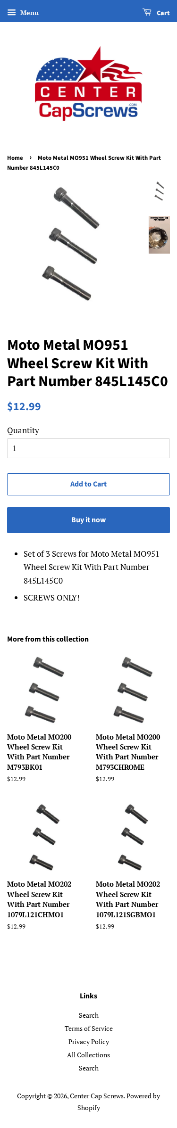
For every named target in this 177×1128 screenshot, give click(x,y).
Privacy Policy (88, 1041)
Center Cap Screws (97, 1095)
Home (15, 158)
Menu (28, 12)
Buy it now (88, 520)
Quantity (23, 430)
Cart (162, 13)
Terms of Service (89, 1028)
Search (89, 1015)
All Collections (88, 1054)
